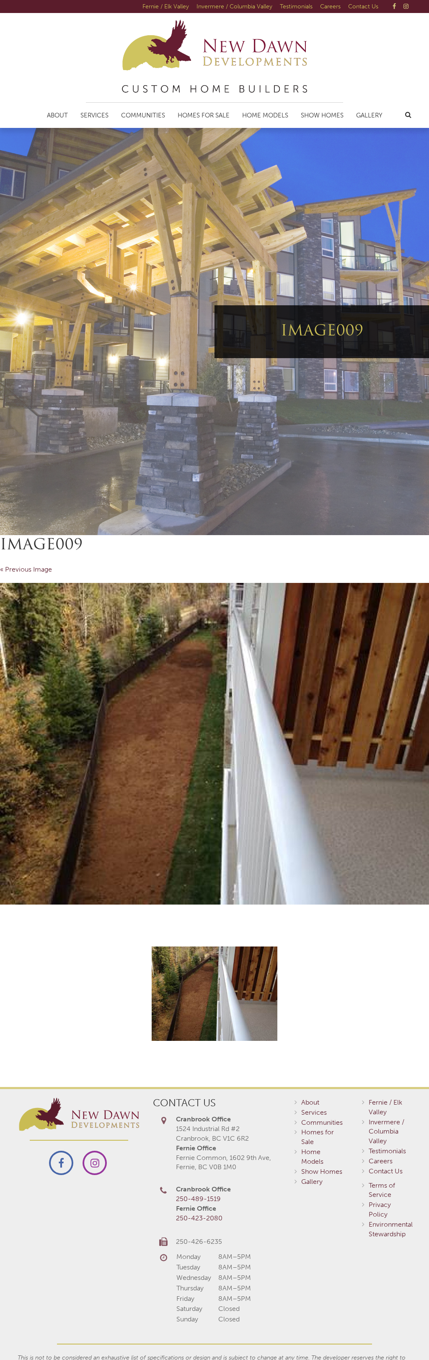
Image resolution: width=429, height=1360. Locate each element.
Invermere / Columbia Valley (234, 6)
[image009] (214, 744)
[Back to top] (405, 1336)
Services (94, 115)
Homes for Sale (204, 115)
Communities (143, 115)
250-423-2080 (199, 1218)
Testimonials (296, 6)
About (57, 115)
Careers (330, 6)
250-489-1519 (198, 1199)
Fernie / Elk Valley (165, 6)
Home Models (265, 115)
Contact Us (363, 6)
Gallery (369, 115)
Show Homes (322, 115)
